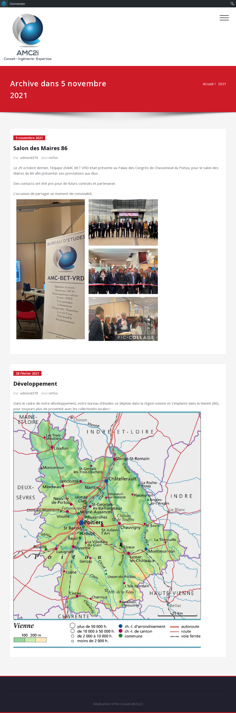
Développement (35, 383)
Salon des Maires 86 (40, 148)
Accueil (208, 83)
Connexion (17, 4)
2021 (222, 83)
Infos (53, 157)
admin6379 (29, 157)
